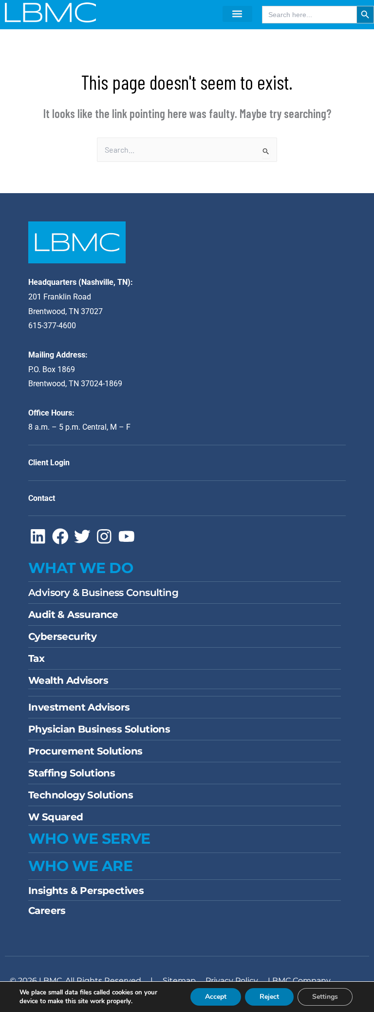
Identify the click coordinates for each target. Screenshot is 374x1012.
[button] (237, 14)
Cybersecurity (62, 636)
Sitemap (179, 980)
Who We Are (80, 866)
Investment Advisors (79, 707)
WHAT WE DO (80, 568)
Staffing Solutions (71, 773)
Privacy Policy (232, 980)
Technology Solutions (80, 795)
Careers (47, 910)
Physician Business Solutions (99, 729)
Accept (215, 996)
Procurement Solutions (85, 751)
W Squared (55, 817)
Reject (269, 996)
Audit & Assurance (73, 614)
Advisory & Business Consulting (103, 592)
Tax (36, 658)
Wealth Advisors (68, 680)
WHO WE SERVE (89, 839)
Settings (325, 996)
